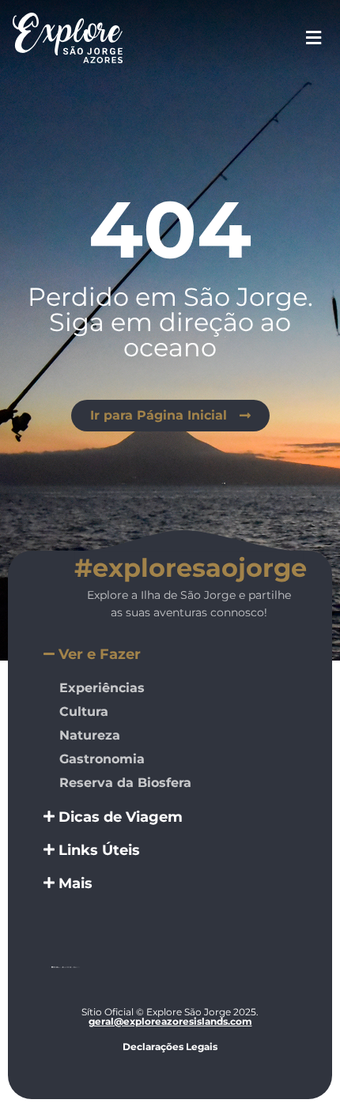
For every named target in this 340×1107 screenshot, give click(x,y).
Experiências (102, 687)
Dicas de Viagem (121, 817)
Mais (76, 883)
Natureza (89, 735)
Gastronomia (102, 758)
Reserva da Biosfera (125, 782)
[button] (170, 654)
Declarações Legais (170, 1046)
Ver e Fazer (100, 654)
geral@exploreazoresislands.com (170, 1021)
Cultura (83, 711)
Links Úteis (99, 850)
